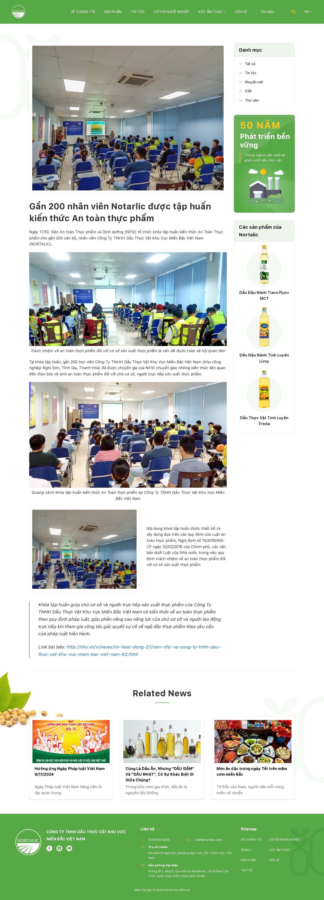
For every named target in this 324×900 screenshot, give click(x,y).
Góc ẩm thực (210, 12)
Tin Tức (138, 12)
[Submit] (294, 12)
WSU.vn (184, 890)
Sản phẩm (113, 12)
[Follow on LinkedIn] (59, 848)
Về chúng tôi (83, 12)
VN (306, 12)
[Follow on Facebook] (49, 848)
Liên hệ (241, 12)
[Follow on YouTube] (69, 848)
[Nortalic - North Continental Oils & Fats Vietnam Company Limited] (18, 11)
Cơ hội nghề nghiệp (171, 12)
